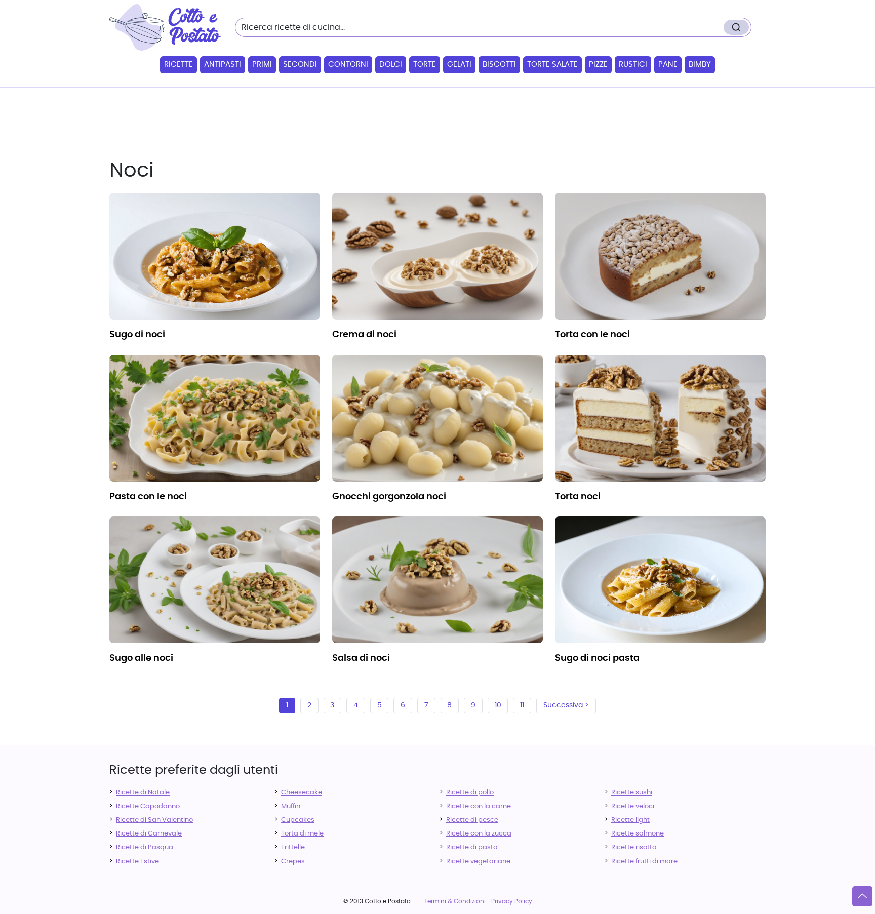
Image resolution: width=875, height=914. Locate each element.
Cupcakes (297, 820)
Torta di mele (302, 833)
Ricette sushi (631, 792)
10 (498, 705)
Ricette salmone (637, 833)
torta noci (578, 496)
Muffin (290, 806)
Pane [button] (668, 64)
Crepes (293, 861)
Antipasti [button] (222, 64)
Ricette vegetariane (478, 861)
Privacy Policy (511, 901)
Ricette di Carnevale (149, 833)
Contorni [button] (348, 64)
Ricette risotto (633, 847)
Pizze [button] (598, 64)
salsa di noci (361, 658)
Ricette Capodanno (148, 806)
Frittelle (293, 847)
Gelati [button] (459, 64)
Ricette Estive (137, 861)
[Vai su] (862, 896)
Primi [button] (262, 64)
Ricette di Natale (143, 792)
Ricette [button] (178, 64)
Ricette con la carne (478, 806)
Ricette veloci (632, 806)
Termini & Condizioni (455, 901)
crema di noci (364, 334)
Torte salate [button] (552, 64)
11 (522, 705)
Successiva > (566, 705)
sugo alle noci (141, 658)
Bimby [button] (700, 64)
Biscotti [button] (499, 64)
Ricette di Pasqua (144, 847)
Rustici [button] (633, 64)
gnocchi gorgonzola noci (389, 496)
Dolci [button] (390, 64)
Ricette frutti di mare (644, 861)
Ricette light (630, 820)
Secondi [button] (300, 64)
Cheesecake (301, 792)
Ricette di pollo (470, 792)
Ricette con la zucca (478, 833)
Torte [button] (424, 64)
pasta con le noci (148, 496)
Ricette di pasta (472, 847)
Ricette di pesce (472, 820)
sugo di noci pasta (597, 658)
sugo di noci (137, 334)
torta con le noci (592, 334)
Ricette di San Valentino (154, 820)
